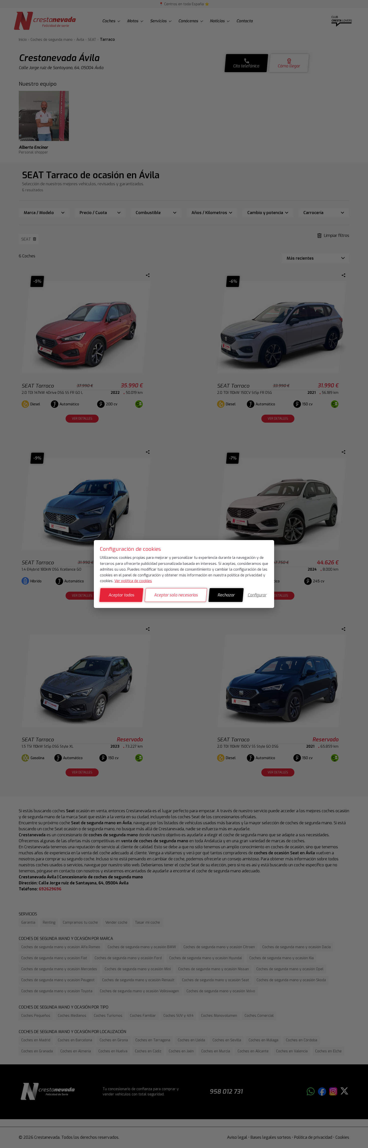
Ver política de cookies (133, 580)
